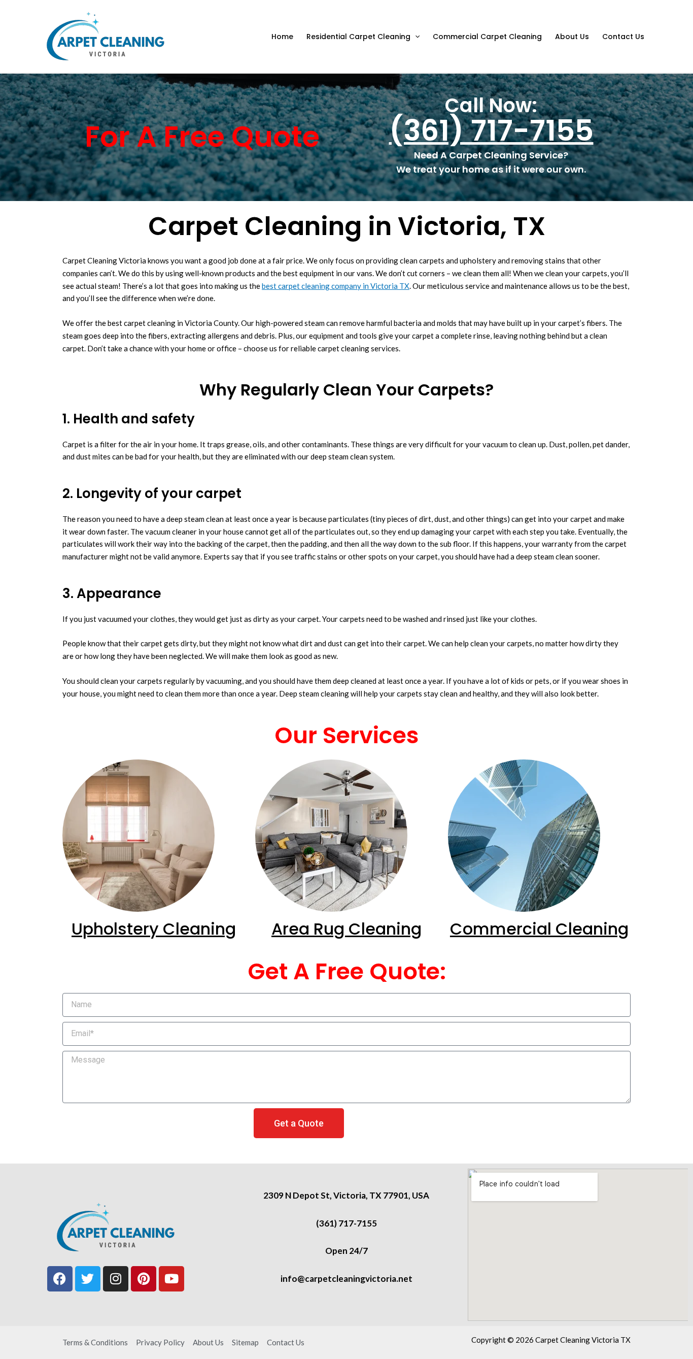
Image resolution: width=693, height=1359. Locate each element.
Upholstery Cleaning (154, 928)
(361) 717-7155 (491, 130)
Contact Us (623, 36)
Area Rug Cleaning (346, 928)
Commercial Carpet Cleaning (487, 36)
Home (282, 36)
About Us (572, 36)
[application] (415, 36)
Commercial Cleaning (539, 928)
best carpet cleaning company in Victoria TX (335, 285)
